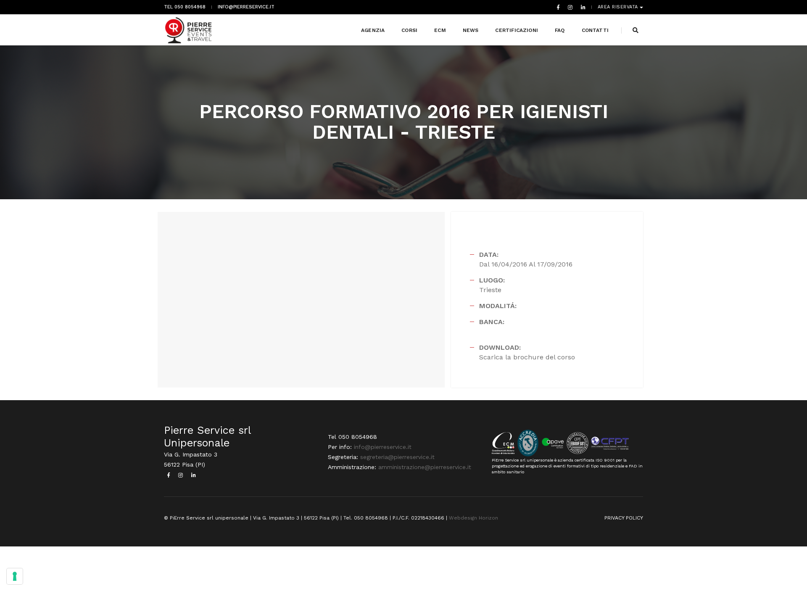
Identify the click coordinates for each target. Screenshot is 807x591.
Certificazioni (516, 30)
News (471, 30)
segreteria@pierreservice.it (397, 457)
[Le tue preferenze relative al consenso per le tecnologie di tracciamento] (15, 576)
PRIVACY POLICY (623, 518)
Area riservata (619, 7)
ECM (440, 30)
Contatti (595, 30)
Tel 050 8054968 (185, 7)
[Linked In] (581, 7)
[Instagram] (570, 7)
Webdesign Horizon (473, 518)
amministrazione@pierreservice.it (424, 467)
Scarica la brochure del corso (527, 357)
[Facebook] (558, 7)
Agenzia (373, 30)
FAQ (560, 30)
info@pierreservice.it (246, 7)
